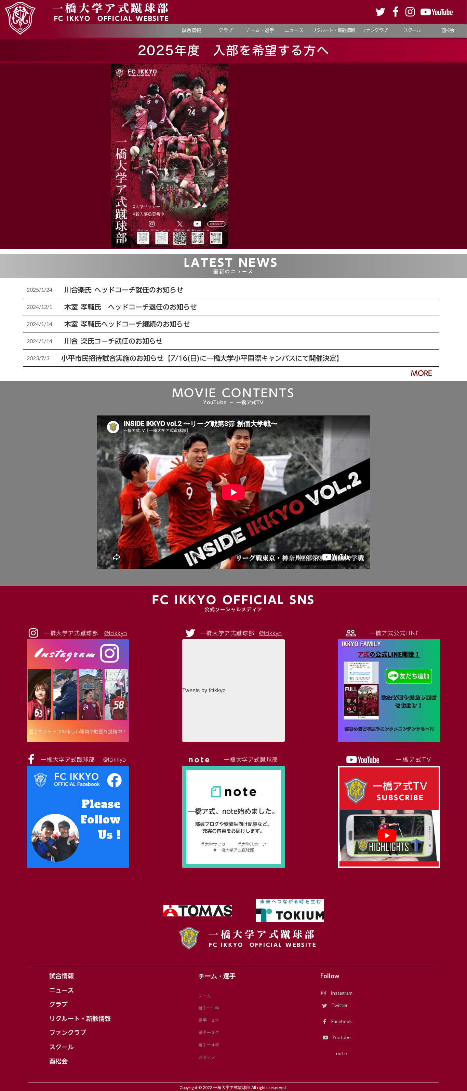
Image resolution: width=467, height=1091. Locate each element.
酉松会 (58, 1061)
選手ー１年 (209, 1007)
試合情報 (61, 976)
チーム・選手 (217, 976)
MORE (421, 373)
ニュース (61, 990)
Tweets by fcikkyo (204, 690)
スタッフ (207, 1057)
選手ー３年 (209, 1032)
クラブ (58, 1004)
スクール (61, 1047)
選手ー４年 (209, 1044)
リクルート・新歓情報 (80, 1019)
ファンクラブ (67, 1033)
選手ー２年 (209, 1020)
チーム (205, 995)
